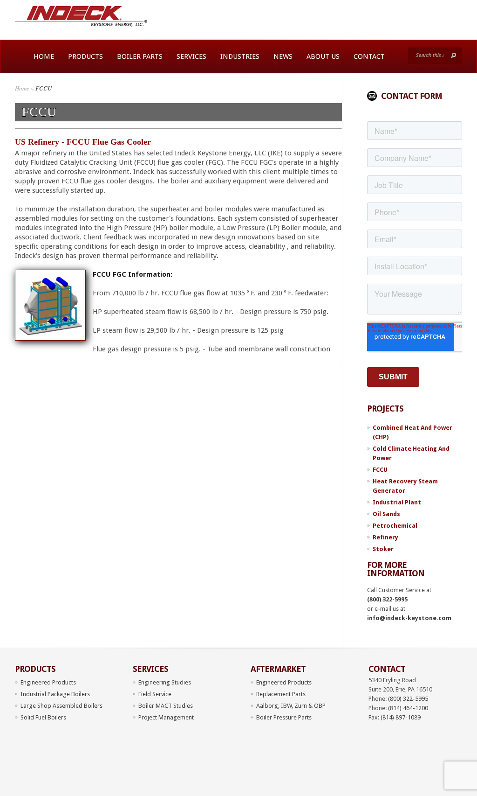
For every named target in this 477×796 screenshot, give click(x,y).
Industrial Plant (397, 502)
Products (85, 56)
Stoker (383, 548)
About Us (323, 56)
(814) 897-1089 (401, 717)
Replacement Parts (281, 694)
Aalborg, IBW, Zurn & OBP (291, 705)
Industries (239, 56)
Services (191, 56)
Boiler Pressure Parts (284, 717)
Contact (369, 56)
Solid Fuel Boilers (43, 717)
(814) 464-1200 (408, 708)
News (283, 56)
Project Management (166, 717)
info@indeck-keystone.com (409, 617)
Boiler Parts (140, 56)
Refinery (385, 537)
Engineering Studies (164, 682)
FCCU (380, 469)
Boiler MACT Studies (165, 705)
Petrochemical (395, 525)
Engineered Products (48, 682)
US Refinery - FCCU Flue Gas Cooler (83, 142)
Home (44, 56)
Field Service (154, 694)
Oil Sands (386, 513)
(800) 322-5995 (387, 599)
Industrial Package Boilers (55, 694)
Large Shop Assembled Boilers (61, 705)
